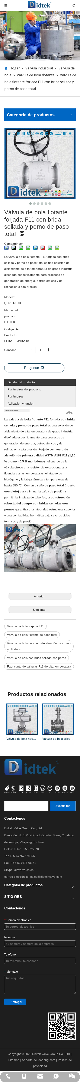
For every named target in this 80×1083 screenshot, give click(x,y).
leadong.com (47, 1060)
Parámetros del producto (24, 389)
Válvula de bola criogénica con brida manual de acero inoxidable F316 (58, 738)
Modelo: (9, 297)
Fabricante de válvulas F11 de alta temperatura (39, 666)
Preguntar (31, 368)
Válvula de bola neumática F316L (22, 738)
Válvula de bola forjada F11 (25, 626)
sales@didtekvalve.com (46, 876)
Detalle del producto (21, 382)
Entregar (16, 1002)
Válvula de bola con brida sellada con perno (36, 658)
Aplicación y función (21, 403)
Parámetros (15, 396)
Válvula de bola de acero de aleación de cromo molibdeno (39, 646)
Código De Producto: (11, 332)
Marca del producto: (11, 313)
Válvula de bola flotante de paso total (32, 634)
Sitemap (14, 1060)
